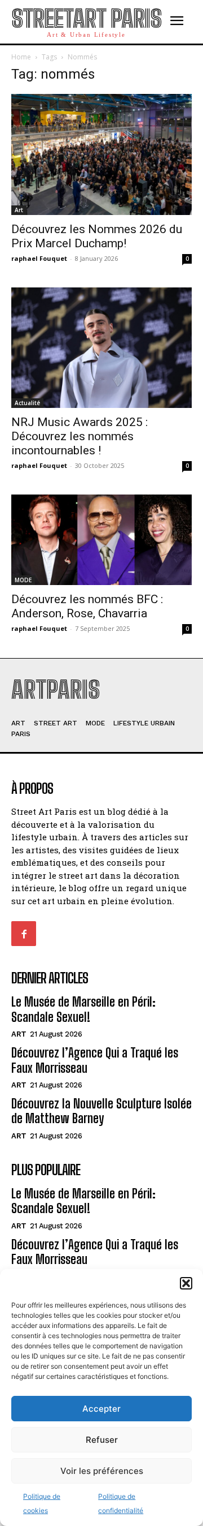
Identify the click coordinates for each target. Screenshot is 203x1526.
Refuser (102, 1439)
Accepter (101, 1408)
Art (19, 210)
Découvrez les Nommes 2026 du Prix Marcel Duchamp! (96, 236)
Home (21, 57)
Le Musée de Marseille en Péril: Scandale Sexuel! (83, 1009)
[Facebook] (23, 933)
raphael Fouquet (39, 258)
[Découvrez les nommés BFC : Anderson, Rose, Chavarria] (101, 540)
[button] (186, 1283)
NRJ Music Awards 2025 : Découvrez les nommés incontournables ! (79, 436)
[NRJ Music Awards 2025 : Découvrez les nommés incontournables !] (101, 347)
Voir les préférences (101, 1470)
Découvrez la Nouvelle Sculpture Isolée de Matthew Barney (101, 1111)
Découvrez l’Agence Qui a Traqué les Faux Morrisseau (94, 1060)
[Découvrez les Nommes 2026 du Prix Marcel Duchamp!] (101, 154)
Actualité (27, 403)
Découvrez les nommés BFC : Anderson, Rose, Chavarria (87, 606)
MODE (23, 580)
